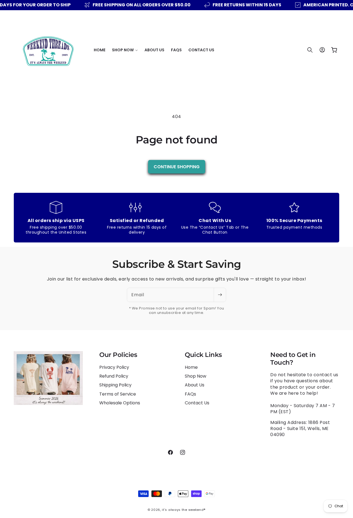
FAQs (190, 394)
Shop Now (195, 376)
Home (191, 367)
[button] (125, 50)
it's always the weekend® (183, 510)
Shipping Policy (115, 385)
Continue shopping (177, 167)
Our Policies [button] (118, 355)
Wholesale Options (119, 403)
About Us (194, 385)
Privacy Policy (114, 367)
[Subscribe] (220, 295)
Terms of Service (117, 394)
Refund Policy (113, 376)
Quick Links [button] (203, 355)
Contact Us (197, 403)
